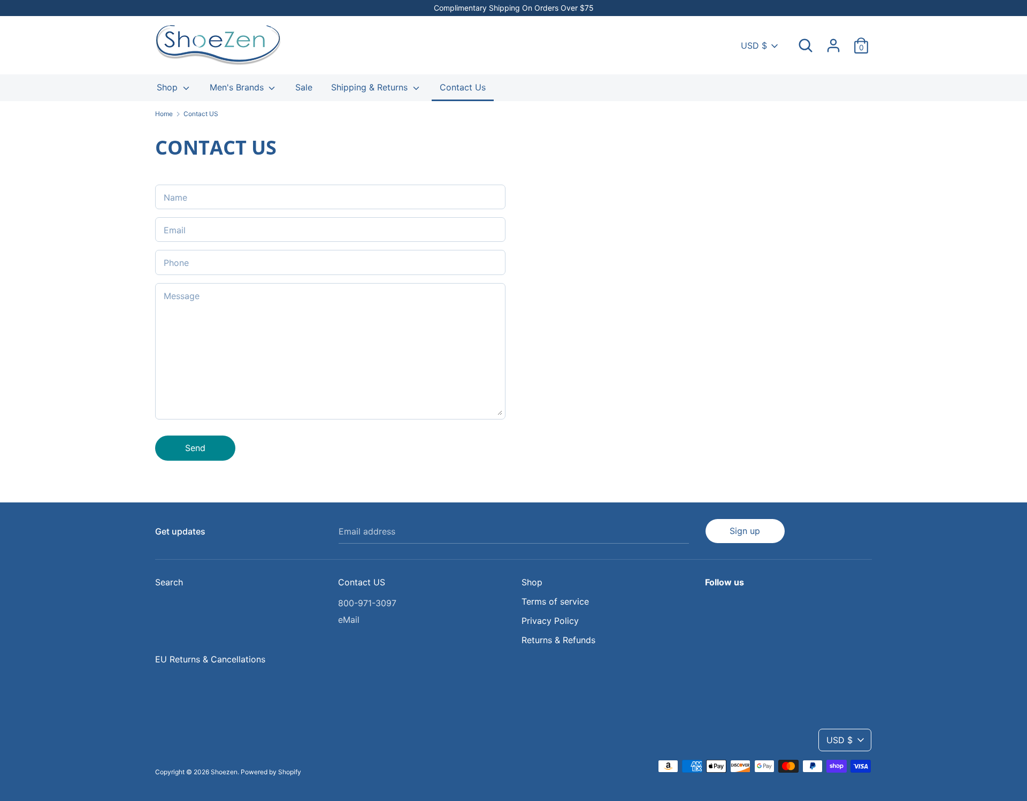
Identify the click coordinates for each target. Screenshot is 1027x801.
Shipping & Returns (370, 87)
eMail (348, 619)
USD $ (754, 45)
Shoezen (224, 772)
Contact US (361, 582)
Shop (168, 87)
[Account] (833, 41)
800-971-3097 (367, 603)
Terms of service (555, 601)
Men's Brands (238, 87)
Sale (303, 87)
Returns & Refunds (558, 640)
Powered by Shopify (271, 772)
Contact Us (463, 87)
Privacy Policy (550, 620)
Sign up (745, 530)
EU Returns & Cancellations (210, 659)
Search (169, 582)
